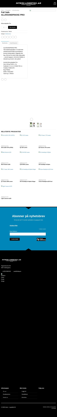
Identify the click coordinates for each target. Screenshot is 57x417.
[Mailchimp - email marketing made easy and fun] (41, 240)
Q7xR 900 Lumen (24, 164)
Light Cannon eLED (6, 198)
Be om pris (13, 27)
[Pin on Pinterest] (13, 37)
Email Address (14, 231)
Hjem (2, 10)
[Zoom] (31, 119)
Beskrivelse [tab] (5, 43)
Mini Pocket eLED (5, 164)
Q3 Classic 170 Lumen (44, 147)
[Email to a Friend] (10, 37)
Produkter (8, 10)
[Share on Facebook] (5, 37)
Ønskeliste (24, 397)
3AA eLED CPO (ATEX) (7, 147)
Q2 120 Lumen (23, 147)
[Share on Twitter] (7, 37)
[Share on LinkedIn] (15, 37)
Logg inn (24, 391)
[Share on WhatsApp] (2, 37)
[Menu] (2, 4)
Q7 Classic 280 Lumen (7, 181)
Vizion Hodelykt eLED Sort (45, 181)
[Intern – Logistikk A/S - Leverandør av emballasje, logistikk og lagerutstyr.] (28, 3)
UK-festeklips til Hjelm (44, 164)
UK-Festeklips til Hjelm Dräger (27, 181)
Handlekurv (25, 394)
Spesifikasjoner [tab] (13, 43)
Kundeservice (6, 394)
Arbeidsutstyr (15, 10)
